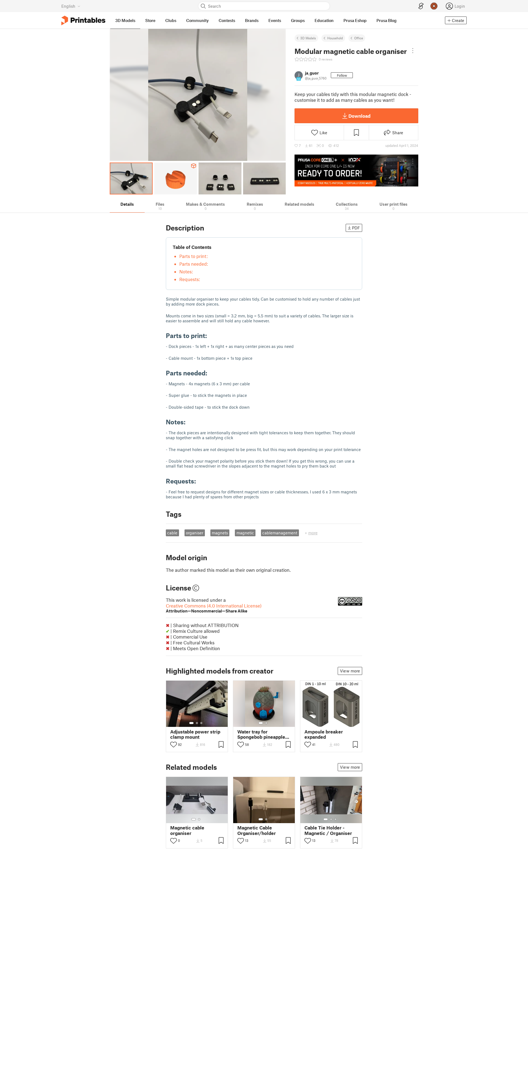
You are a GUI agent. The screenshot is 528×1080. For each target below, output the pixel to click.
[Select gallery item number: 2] (197, 723)
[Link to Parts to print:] (211, 335)
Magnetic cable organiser (187, 830)
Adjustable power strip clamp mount (195, 734)
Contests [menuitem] (227, 20)
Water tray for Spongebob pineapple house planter (261, 734)
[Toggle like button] (173, 744)
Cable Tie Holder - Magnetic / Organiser (328, 830)
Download (359, 116)
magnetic (245, 532)
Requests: (189, 279)
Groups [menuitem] (298, 20)
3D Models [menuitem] (125, 20)
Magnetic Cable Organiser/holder (256, 830)
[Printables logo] (83, 20)
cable (172, 532)
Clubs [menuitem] (170, 20)
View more (350, 670)
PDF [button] (356, 227)
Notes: (186, 271)
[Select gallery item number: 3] (201, 723)
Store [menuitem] (150, 20)
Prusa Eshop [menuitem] (355, 20)
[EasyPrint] (421, 6)
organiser (194, 532)
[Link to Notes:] (190, 422)
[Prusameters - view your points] (434, 6)
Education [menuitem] (324, 20)
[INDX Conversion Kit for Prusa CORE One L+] (356, 170)
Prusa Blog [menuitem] (386, 20)
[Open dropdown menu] (412, 50)
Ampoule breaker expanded (323, 734)
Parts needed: (193, 263)
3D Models (308, 38)
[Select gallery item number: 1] (191, 723)
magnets (220, 532)
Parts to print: (193, 256)
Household (335, 38)
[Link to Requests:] (200, 481)
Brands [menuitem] (251, 20)
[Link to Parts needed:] (211, 373)
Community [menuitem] (197, 20)
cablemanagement (279, 532)
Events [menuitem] (274, 20)
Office (358, 38)
